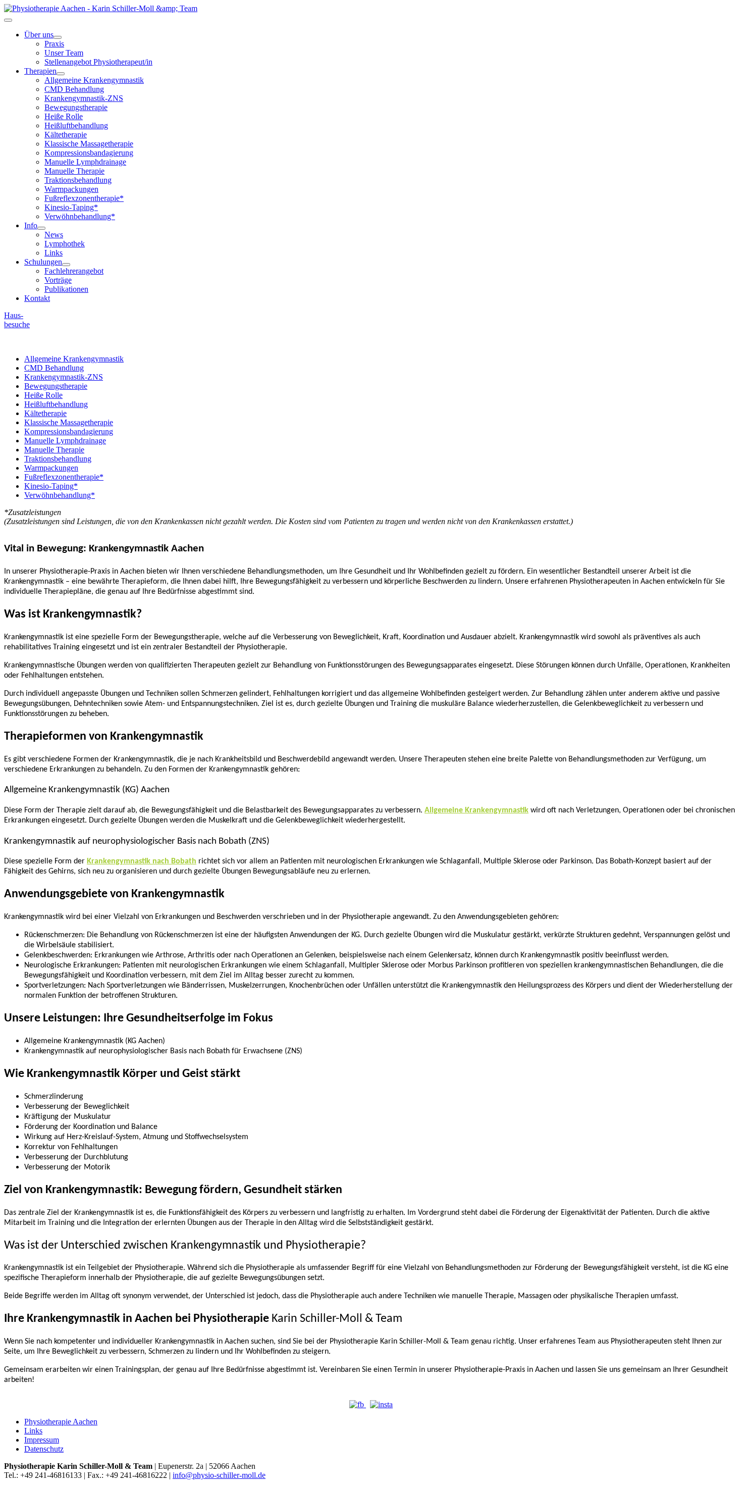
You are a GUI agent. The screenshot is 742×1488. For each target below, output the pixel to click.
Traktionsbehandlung (78, 180)
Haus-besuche (17, 320)
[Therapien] (61, 73)
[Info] (41, 228)
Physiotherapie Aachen (60, 1421)
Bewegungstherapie (76, 107)
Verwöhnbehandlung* (79, 216)
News (53, 234)
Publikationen (66, 289)
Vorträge (58, 280)
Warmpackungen (71, 189)
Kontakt (37, 298)
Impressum (41, 1439)
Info (30, 225)
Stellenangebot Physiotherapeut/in (98, 62)
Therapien (40, 71)
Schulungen (43, 262)
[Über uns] (58, 37)
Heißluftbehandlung (76, 125)
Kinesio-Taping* (71, 207)
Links (53, 252)
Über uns (39, 34)
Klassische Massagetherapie (88, 143)
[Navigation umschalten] (8, 20)
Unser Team (63, 52)
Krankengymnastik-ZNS (83, 98)
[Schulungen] (66, 264)
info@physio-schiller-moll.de (219, 1475)
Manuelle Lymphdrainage (85, 162)
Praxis (54, 43)
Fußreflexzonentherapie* (84, 198)
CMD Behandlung (74, 89)
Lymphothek (64, 243)
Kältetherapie (65, 134)
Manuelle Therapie (74, 171)
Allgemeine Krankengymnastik (94, 80)
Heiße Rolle (63, 116)
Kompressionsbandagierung (88, 152)
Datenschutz (44, 1449)
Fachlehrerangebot (73, 271)
